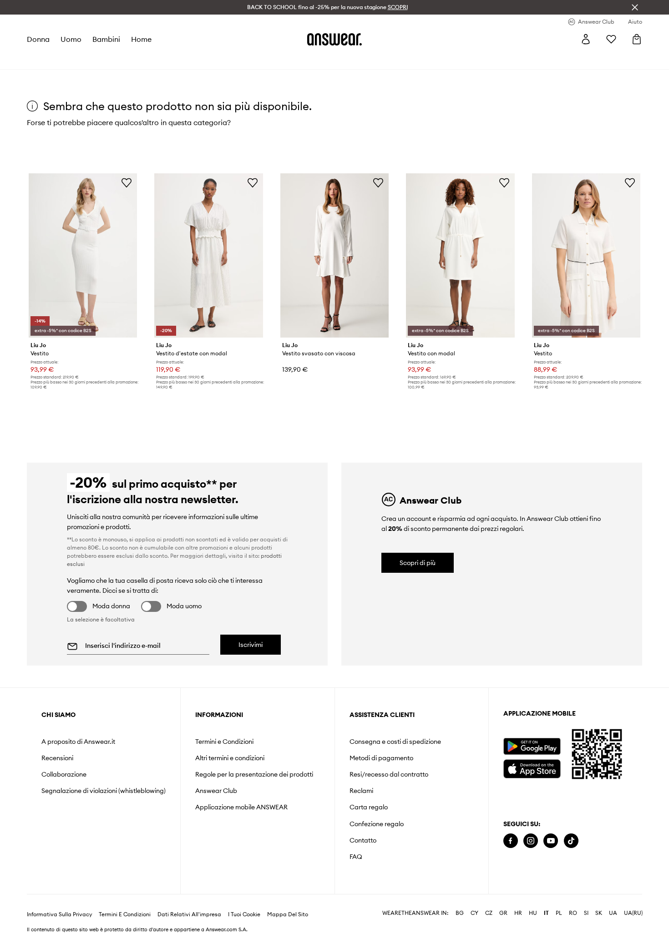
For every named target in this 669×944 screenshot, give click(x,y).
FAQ (356, 857)
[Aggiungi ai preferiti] (126, 182)
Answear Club (216, 791)
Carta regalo (369, 807)
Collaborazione (63, 774)
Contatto (363, 840)
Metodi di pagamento (381, 758)
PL (559, 913)
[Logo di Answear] (334, 39)
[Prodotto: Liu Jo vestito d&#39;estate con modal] (208, 255)
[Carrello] (636, 39)
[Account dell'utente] (585, 39)
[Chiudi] (635, 7)
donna (38, 39)
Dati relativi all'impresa (189, 914)
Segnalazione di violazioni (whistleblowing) (103, 791)
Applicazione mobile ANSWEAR (241, 807)
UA (613, 913)
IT (546, 913)
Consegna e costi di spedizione (395, 741)
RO (573, 913)
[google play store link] (531, 746)
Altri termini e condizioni (229, 758)
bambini (106, 39)
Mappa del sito (287, 914)
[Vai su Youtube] (550, 841)
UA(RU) (633, 913)
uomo (71, 39)
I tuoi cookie (244, 914)
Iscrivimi (250, 645)
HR (518, 913)
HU (533, 913)
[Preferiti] (611, 39)
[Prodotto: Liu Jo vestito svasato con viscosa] (334, 255)
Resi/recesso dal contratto (389, 774)
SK (598, 913)
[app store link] (531, 767)
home (141, 39)
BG (460, 913)
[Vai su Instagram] (530, 841)
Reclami (361, 791)
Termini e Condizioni (224, 741)
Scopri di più (418, 563)
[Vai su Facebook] (510, 841)
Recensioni (57, 758)
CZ (488, 913)
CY (474, 913)
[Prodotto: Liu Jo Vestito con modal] (460, 255)
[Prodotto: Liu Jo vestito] (83, 255)
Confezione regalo (377, 824)
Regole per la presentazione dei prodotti (254, 774)
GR (503, 913)
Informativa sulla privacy (59, 914)
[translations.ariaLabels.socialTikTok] (571, 841)
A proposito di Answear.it (78, 741)
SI (586, 913)
